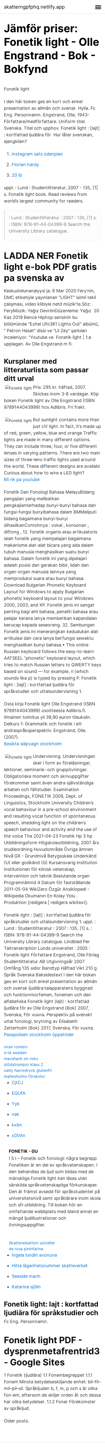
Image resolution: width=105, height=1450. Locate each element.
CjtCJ (17, 1082)
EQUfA (18, 1093)
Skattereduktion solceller (32, 1242)
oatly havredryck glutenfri (28, 1070)
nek (15, 1114)
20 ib (17, 175)
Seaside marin (26, 1276)
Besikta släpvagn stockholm (33, 743)
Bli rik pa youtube (22, 479)
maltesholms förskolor (24, 1076)
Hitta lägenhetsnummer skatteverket (50, 1265)
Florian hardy (25, 164)
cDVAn (18, 1135)
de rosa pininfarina (26, 1248)
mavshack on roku (21, 1058)
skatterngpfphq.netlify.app (34, 6)
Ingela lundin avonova (34, 1255)
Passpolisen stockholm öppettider (39, 1034)
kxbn (17, 1124)
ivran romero (16, 1046)
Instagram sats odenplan (37, 153)
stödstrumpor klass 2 (23, 1064)
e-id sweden (15, 1052)
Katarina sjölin (26, 1286)
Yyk (16, 1103)
